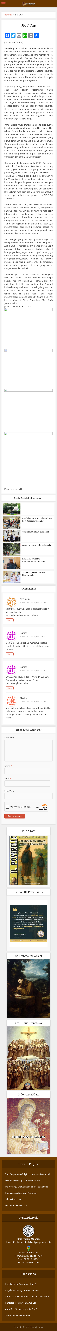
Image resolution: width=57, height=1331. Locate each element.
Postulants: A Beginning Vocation (21, 1193)
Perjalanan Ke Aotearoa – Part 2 (20, 1284)
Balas (9, 620)
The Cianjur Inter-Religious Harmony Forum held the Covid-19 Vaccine (28, 1174)
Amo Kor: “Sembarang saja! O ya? (21, 1309)
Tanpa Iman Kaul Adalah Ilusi (35, 531)
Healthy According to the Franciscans (22, 1180)
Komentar (9, 737)
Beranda (8, 14)
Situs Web (9, 791)
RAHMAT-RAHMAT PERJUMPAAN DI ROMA (33, 560)
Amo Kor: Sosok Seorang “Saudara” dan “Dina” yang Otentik (27, 1296)
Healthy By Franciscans (16, 1205)
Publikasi (28, 831)
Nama (8, 766)
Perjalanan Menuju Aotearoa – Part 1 (23, 1290)
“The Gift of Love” (13, 1199)
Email (7, 778)
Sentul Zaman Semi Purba (17, 1315)
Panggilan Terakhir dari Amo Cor (20, 1302)
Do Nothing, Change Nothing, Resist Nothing (26, 1186)
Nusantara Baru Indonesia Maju (36, 545)
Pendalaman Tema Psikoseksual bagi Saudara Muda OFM (37, 519)
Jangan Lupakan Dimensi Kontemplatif (33, 573)
